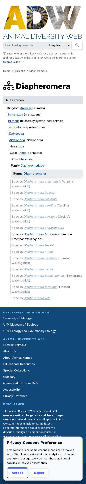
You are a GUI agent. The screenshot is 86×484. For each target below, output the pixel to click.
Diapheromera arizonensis (42, 181)
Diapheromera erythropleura (44, 228)
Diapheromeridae (32, 165)
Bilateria (13, 121)
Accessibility (11, 389)
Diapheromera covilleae (40, 216)
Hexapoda (17, 146)
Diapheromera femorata (41, 234)
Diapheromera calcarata (40, 199)
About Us (9, 351)
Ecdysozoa (16, 133)
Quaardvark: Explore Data (20, 383)
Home (6, 71)
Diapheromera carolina (40, 205)
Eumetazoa (15, 114)
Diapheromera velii (37, 298)
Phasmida (26, 159)
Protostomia (17, 127)
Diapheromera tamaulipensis (44, 276)
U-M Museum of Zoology (20, 324)
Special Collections (16, 370)
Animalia (20, 71)
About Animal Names (17, 358)
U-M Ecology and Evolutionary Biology (29, 331)
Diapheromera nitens (39, 252)
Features (17, 100)
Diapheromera (38, 71)
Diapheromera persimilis (41, 258)
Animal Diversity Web (42, 36)
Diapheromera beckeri (39, 193)
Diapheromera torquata (40, 287)
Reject (39, 473)
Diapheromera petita (38, 269)
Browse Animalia (14, 345)
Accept (17, 473)
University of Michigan (18, 318)
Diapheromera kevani (39, 245)
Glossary (9, 377)
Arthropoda (17, 140)
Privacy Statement (16, 396)
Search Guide (11, 62)
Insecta (23, 153)
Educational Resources (19, 364)
